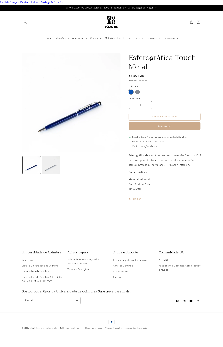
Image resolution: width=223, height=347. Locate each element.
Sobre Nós (27, 260)
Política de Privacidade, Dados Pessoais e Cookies (83, 261)
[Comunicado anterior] (22, 8)
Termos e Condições (78, 269)
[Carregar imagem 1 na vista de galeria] (32, 165)
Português (47, 2)
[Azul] (131, 92)
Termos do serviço (113, 328)
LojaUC (33, 328)
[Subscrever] (76, 300)
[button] (25, 22)
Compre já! (164, 126)
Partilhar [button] (136, 199)
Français (14, 2)
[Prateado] (137, 92)
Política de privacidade (92, 328)
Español (58, 2)
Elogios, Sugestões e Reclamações (131, 260)
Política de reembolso (69, 328)
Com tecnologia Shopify (46, 328)
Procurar (117, 277)
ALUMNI (163, 260)
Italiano (35, 2)
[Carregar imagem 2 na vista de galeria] (51, 165)
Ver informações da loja (144, 146)
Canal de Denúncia (123, 266)
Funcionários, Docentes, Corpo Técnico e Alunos (180, 268)
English (4, 2)
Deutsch (25, 2)
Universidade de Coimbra (35, 271)
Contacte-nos (120, 271)
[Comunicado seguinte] (200, 8)
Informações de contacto (136, 328)
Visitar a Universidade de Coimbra (40, 266)
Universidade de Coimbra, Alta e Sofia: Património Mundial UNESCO (42, 279)
